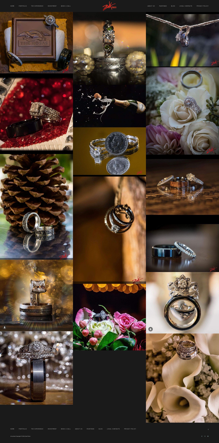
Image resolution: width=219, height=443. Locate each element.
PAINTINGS (163, 6)
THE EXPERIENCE (37, 6)
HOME (12, 6)
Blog (173, 6)
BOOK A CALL (66, 6)
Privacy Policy (203, 6)
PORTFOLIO (23, 6)
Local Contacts (185, 6)
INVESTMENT (52, 6)
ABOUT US (151, 6)
